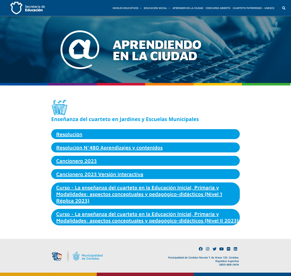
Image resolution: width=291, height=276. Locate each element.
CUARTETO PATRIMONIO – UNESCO (253, 8)
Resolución (69, 134)
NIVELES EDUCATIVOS (125, 8)
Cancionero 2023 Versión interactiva (99, 174)
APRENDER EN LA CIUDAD (187, 8)
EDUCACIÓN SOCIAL (155, 8)
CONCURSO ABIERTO (218, 8)
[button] (127, 8)
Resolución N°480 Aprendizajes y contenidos (109, 147)
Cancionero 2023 (76, 161)
